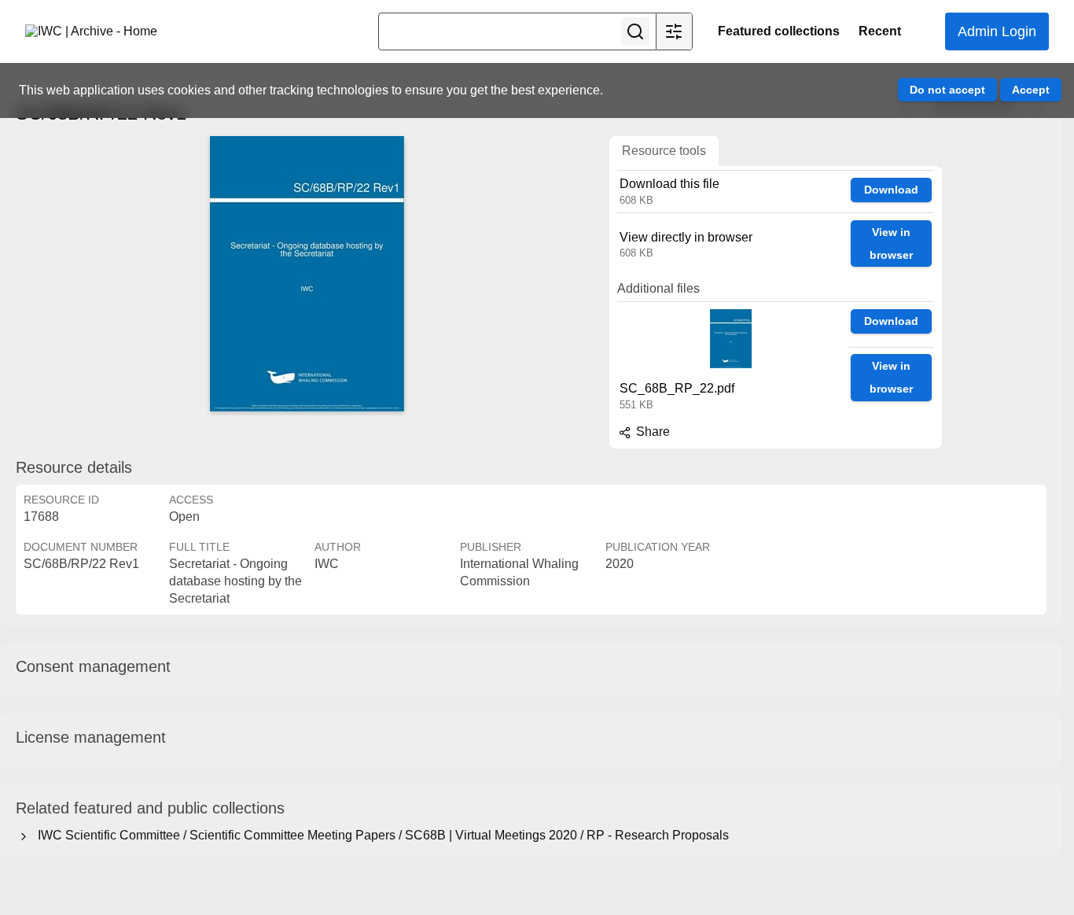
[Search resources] (635, 31)
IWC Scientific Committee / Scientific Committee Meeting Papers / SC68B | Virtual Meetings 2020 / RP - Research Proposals (380, 835)
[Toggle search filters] (674, 31)
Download (891, 189)
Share (651, 431)
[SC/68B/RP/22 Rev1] (307, 273)
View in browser (891, 243)
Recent (880, 31)
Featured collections (779, 31)
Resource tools (664, 150)
